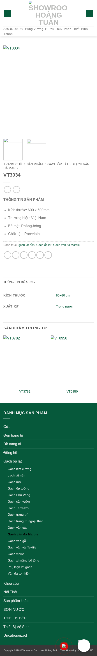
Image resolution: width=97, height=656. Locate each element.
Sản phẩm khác (15, 601)
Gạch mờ (14, 482)
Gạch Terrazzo (18, 508)
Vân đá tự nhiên (19, 573)
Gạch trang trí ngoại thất (25, 521)
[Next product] (7, 189)
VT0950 (72, 391)
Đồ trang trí (12, 444)
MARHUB (88, 650)
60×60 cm (63, 295)
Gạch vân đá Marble (66, 245)
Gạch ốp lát (58, 164)
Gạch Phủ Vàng (19, 495)
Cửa (7, 427)
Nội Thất (10, 592)
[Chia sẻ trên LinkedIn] (48, 255)
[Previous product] (16, 189)
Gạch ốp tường (18, 488)
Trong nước (64, 306)
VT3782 (24, 391)
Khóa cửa (11, 583)
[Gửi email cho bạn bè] (32, 255)
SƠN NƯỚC (13, 609)
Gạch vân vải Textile (22, 547)
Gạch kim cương (19, 469)
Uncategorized (15, 635)
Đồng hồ (10, 453)
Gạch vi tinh (16, 554)
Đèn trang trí (13, 435)
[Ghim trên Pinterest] (40, 255)
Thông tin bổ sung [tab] (19, 282)
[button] (7, 13)
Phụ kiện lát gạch (20, 567)
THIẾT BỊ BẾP (15, 618)
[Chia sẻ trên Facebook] (15, 255)
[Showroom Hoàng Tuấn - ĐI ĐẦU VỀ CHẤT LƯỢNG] (48, 13)
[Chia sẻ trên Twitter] (24, 255)
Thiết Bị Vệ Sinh (16, 627)
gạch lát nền (26, 245)
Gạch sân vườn (19, 501)
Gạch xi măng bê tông (23, 560)
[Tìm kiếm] (89, 13)
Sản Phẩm (35, 164)
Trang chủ (12, 164)
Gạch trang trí (18, 514)
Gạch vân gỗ (17, 541)
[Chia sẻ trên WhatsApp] (7, 255)
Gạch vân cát (17, 527)
